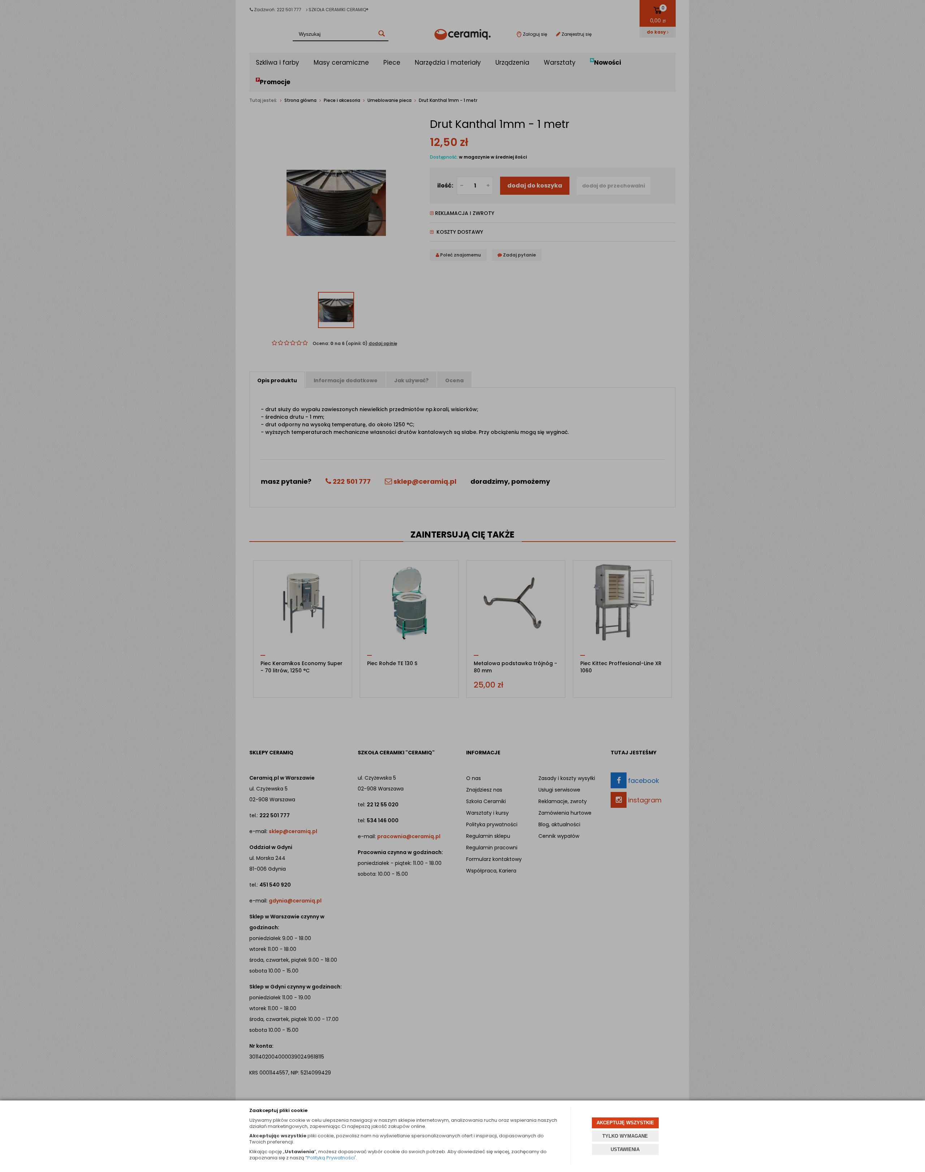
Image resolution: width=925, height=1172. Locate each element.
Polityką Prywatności (331, 1157)
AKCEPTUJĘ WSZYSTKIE (625, 1122)
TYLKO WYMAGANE (625, 1136)
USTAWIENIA (625, 1149)
